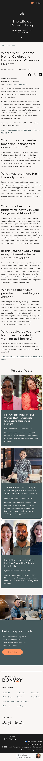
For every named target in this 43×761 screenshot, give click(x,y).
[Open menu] (21, 37)
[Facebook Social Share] (29, 74)
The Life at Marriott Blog (21, 23)
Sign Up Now (12, 652)
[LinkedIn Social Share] (40, 74)
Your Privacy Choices (35, 741)
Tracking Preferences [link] (35, 744)
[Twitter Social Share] (35, 75)
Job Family (12, 45)
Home (4, 45)
